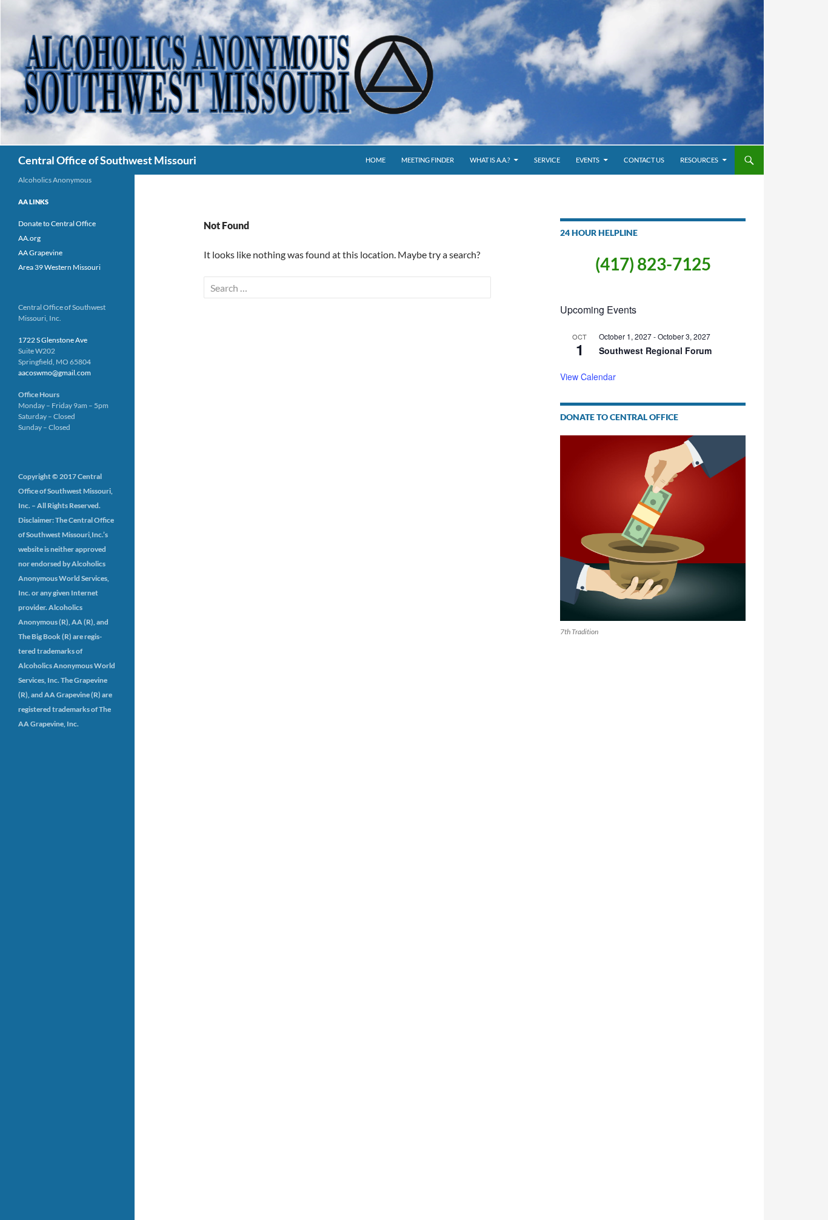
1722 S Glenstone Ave (52, 339)
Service (547, 160)
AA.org (29, 238)
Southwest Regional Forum (655, 350)
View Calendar (588, 376)
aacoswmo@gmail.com (54, 372)
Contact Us (644, 160)
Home (376, 160)
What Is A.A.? (490, 160)
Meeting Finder (427, 160)
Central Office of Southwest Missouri (107, 160)
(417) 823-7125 (653, 263)
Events (587, 160)
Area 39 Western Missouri (59, 267)
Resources (699, 160)
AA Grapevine (40, 252)
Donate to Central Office (57, 223)
